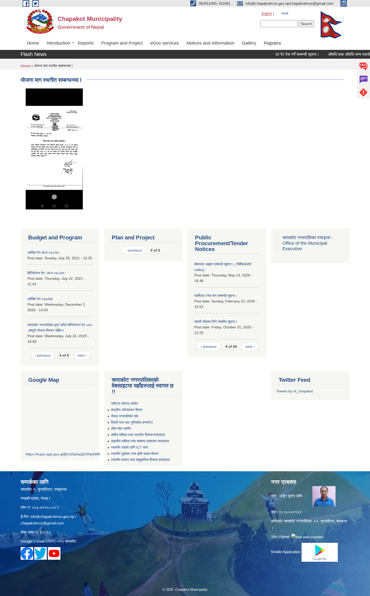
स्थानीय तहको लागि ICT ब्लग (129, 447)
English (267, 13)
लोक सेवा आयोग (121, 428)
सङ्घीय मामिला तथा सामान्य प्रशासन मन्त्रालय (140, 441)
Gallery (249, 43)
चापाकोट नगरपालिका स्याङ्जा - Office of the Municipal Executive (307, 243)
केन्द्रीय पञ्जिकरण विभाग (126, 410)
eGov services (164, 43)
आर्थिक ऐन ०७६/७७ (40, 299)
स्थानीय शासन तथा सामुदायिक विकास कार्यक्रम (140, 460)
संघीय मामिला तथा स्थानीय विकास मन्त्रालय (138, 435)
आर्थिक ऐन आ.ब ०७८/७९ (43, 252)
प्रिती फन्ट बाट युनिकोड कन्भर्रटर (132, 422)
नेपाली (284, 13)
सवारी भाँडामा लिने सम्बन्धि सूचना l (215, 322)
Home (33, 43)
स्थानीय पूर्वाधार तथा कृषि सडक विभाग (134, 454)
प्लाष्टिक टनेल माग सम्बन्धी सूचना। (215, 296)
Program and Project (122, 43)
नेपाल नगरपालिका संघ (124, 416)
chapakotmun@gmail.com (42, 523)
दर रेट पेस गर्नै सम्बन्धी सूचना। (288, 54)
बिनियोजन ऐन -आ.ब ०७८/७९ (46, 273)
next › (82, 355)
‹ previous (43, 355)
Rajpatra (272, 43)
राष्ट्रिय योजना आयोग (124, 403)
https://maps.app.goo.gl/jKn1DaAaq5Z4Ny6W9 (63, 454)
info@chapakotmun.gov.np (52, 516)
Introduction (58, 43)
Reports (86, 43)
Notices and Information (210, 43)
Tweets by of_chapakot (294, 391)
